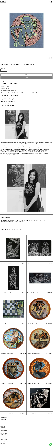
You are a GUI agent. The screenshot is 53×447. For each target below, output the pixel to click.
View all (2, 232)
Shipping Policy (3, 433)
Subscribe (2, 419)
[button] (50, 2)
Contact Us (3, 427)
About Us (2, 426)
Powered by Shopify (4, 441)
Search (2, 424)
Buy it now (26, 77)
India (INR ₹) (2, 443)
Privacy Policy (3, 434)
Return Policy (3, 431)
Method (5, 439)
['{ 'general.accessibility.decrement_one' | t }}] (1, 70)
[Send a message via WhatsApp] (50, 444)
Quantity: (2, 68)
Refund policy (3, 430)
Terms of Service (4, 429)
